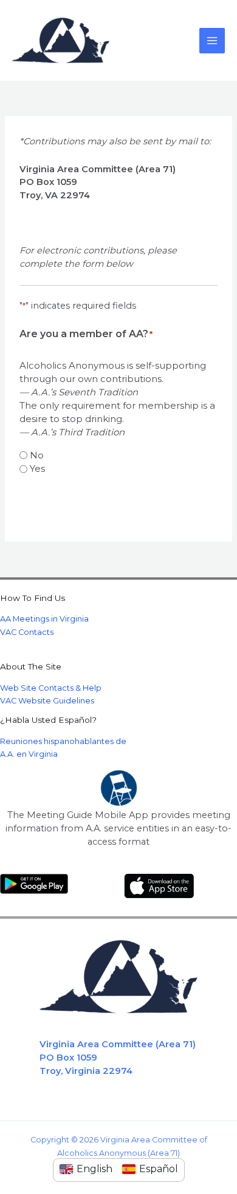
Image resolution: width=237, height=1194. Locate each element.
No (37, 455)
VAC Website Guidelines (47, 700)
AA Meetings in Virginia (44, 618)
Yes (37, 468)
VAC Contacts (26, 632)
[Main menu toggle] (212, 40)
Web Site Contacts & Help (50, 688)
